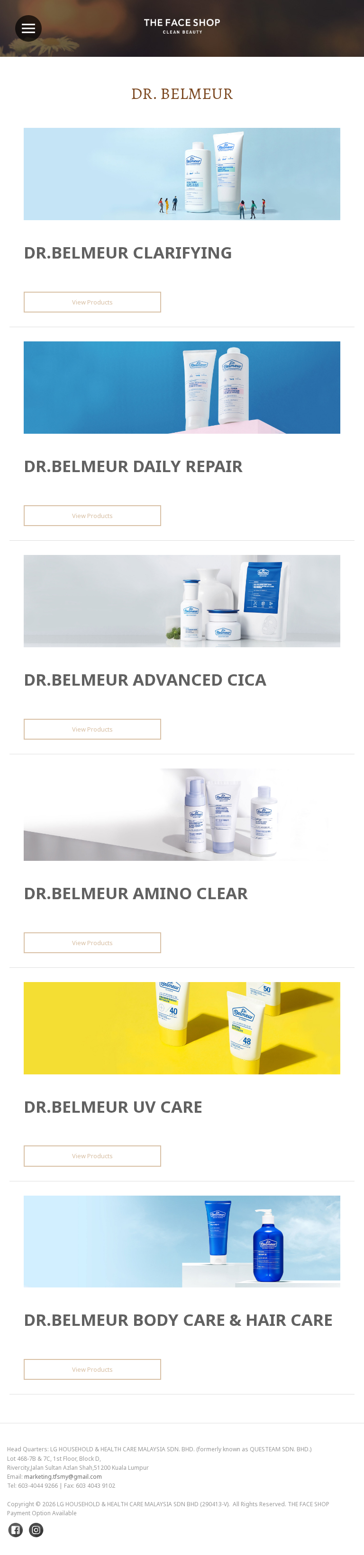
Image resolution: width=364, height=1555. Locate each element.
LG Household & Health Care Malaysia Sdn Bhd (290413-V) (142, 1504)
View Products (92, 302)
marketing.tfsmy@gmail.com (63, 1477)
